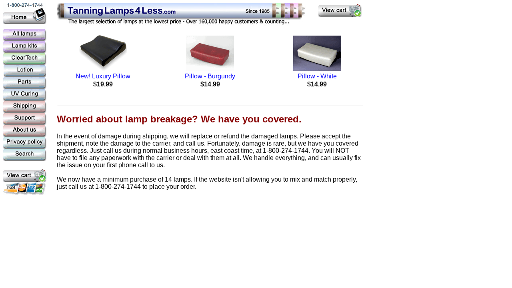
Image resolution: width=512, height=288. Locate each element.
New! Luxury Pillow (103, 76)
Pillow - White (317, 76)
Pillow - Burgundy (210, 76)
